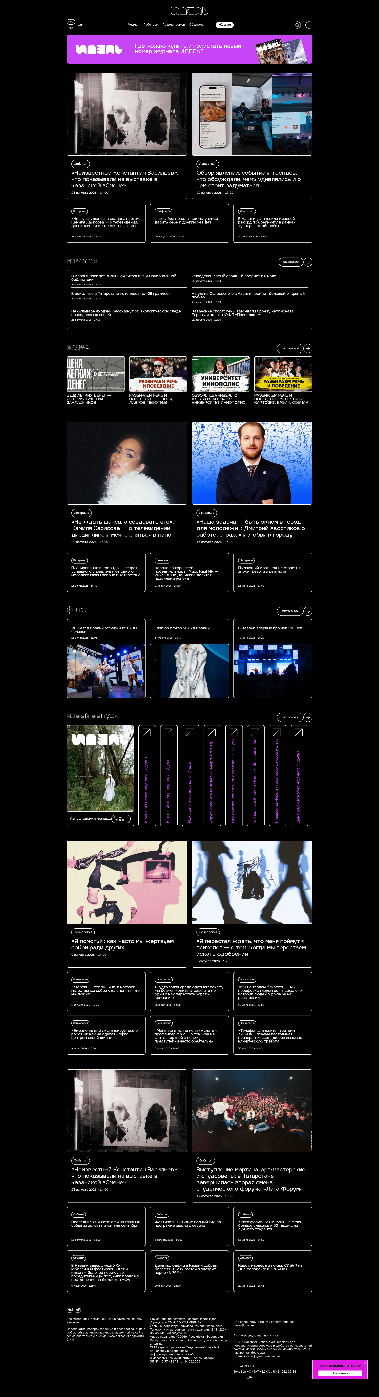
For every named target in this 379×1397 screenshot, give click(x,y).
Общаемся (197, 24)
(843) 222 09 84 (284, 1371)
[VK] (70, 1310)
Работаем (150, 24)
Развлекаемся (174, 24)
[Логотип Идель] (189, 11)
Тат (71, 28)
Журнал (225, 24)
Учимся (133, 24)
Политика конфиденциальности (256, 1356)
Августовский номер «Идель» (89, 819)
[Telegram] (78, 1310)
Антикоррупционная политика (255, 1335)
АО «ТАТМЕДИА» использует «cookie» (261, 1342)
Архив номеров (119, 818)
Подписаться (340, 1373)
